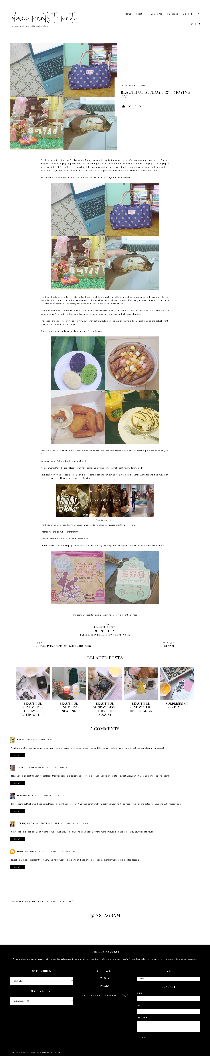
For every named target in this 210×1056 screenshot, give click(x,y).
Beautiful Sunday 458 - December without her (33, 709)
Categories (172, 14)
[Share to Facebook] (135, 106)
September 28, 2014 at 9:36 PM (51, 795)
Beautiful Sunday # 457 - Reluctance (141, 707)
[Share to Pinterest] (140, 106)
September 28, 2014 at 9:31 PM (59, 767)
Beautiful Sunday (102, 635)
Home (128, 14)
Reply (17, 755)
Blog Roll (187, 14)
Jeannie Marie (26, 795)
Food (118, 635)
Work (126, 635)
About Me (141, 14)
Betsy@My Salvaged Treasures (38, 823)
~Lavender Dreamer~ (30, 767)
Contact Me (156, 14)
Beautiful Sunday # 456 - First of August (105, 709)
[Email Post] (107, 624)
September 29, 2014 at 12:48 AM (62, 851)
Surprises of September (177, 705)
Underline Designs (52, 1052)
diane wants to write (27, 1052)
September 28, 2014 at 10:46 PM (74, 823)
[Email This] (123, 106)
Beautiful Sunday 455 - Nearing (69, 707)
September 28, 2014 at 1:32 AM (40, 739)
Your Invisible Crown (32, 851)
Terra (21, 739)
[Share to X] (129, 106)
